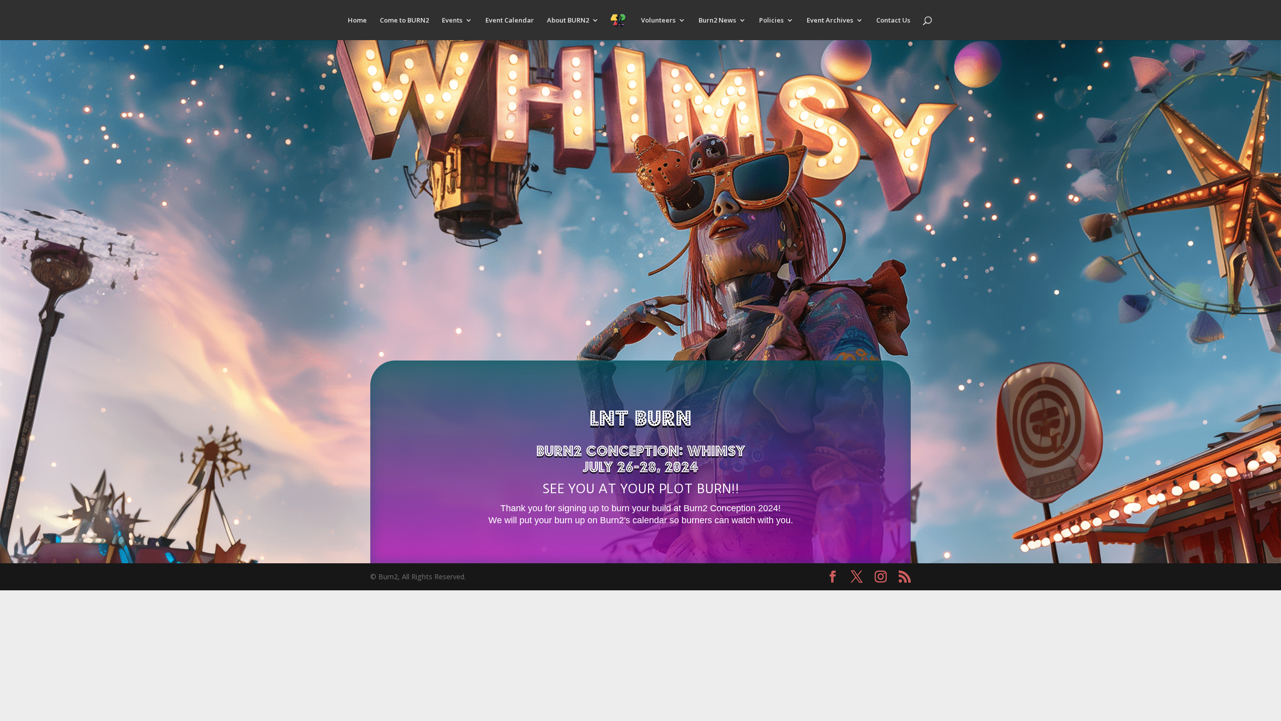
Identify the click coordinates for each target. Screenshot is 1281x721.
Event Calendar (509, 21)
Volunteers (658, 21)
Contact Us (893, 21)
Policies (771, 21)
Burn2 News (717, 21)
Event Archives (830, 21)
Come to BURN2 (404, 21)
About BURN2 (568, 21)
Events (452, 21)
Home (357, 21)
